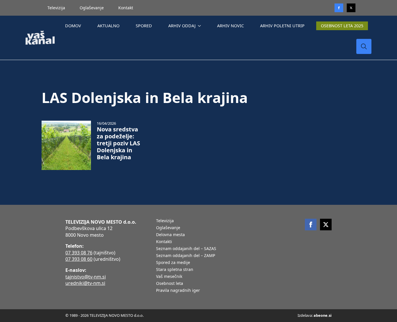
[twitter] (351, 7)
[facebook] (310, 224)
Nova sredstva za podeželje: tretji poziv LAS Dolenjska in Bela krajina (118, 143)
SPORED (144, 25)
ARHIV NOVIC (230, 25)
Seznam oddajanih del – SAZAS (186, 249)
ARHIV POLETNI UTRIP (282, 25)
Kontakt (125, 7)
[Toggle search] (363, 46)
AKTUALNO (108, 25)
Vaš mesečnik (169, 276)
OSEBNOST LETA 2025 (342, 25)
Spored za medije (173, 263)
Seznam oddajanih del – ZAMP (185, 256)
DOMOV (73, 25)
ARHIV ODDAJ (182, 25)
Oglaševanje (92, 7)
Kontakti (164, 242)
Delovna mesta (170, 235)
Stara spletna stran (174, 269)
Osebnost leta (169, 283)
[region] (76, 276)
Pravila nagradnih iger (178, 290)
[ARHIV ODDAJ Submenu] (200, 25)
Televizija (56, 7)
